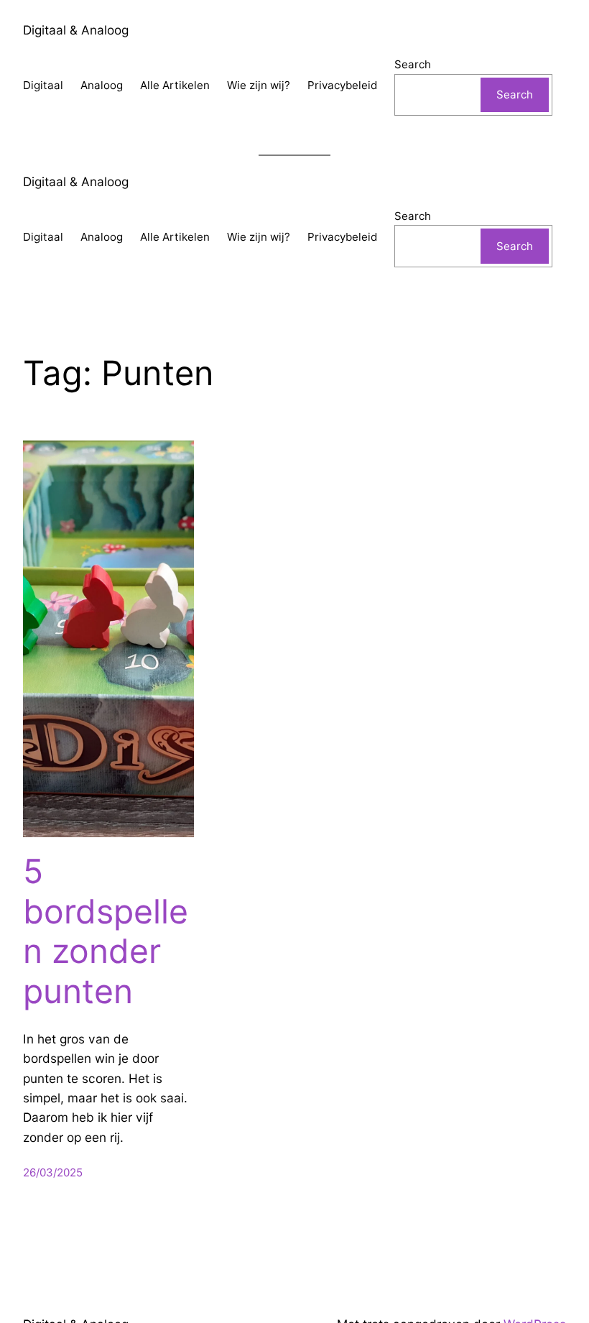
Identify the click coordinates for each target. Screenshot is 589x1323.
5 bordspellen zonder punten (105, 931)
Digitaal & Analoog (76, 29)
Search (412, 64)
